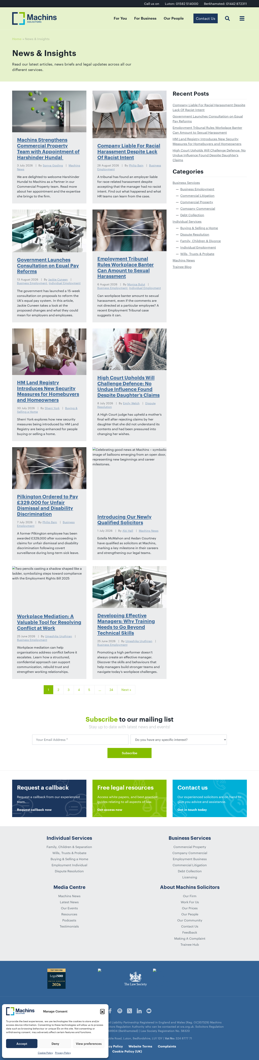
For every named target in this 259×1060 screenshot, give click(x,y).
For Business (145, 18)
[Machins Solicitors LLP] (34, 18)
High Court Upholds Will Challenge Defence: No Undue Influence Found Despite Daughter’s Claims (209, 155)
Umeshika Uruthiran (58, 636)
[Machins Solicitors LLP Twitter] (129, 1011)
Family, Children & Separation (69, 847)
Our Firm (189, 896)
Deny (55, 1043)
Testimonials (69, 926)
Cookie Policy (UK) (127, 1051)
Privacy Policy (63, 1052)
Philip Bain (136, 165)
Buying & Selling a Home (199, 228)
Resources (69, 914)
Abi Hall (127, 530)
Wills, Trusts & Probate (197, 254)
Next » (126, 689)
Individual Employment (65, 283)
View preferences (89, 1043)
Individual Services (187, 221)
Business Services (186, 182)
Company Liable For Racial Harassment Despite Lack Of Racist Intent (128, 151)
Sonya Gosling (53, 165)
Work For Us (190, 902)
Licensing (189, 877)
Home (17, 39)
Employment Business (190, 859)
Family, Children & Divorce (200, 241)
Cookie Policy (45, 1052)
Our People (174, 18)
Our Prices (190, 908)
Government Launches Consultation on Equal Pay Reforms (48, 265)
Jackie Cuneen (58, 279)
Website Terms (140, 1046)
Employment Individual (69, 865)
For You (120, 18)
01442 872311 (236, 3)
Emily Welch (131, 403)
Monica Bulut (136, 284)
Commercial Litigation (197, 195)
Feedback (189, 932)
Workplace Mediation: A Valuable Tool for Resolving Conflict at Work (49, 622)
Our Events (69, 908)
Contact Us (189, 926)
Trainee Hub (189, 944)
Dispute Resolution (194, 234)
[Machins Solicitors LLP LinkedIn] (139, 1011)
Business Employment (32, 283)
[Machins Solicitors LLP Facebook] (110, 1011)
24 (111, 689)
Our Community (189, 920)
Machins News (148, 530)
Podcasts (69, 920)
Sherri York (52, 408)
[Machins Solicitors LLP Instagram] (120, 1011)
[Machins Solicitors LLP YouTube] (149, 1011)
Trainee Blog (182, 267)
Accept (21, 1043)
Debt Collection (192, 215)
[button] (102, 1011)
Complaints (167, 1046)
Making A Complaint (189, 938)
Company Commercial (197, 208)
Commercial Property (196, 202)
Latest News (69, 902)
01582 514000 (187, 3)
